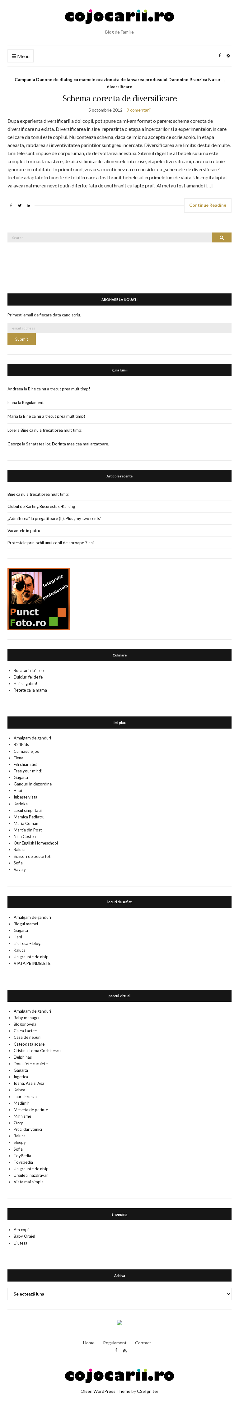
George (14, 443)
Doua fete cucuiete (31, 1063)
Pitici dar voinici (28, 1129)
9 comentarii (139, 110)
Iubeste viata (25, 796)
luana (12, 402)
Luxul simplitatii (28, 810)
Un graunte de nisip (31, 956)
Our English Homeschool (36, 842)
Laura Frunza (25, 1096)
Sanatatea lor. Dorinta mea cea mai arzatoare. (67, 443)
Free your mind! (28, 770)
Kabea (19, 1089)
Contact (143, 1342)
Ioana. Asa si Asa (29, 1083)
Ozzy (18, 1122)
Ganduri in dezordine (33, 783)
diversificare (119, 86)
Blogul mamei (26, 923)
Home (89, 1342)
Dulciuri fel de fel (29, 676)
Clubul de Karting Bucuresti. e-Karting (41, 506)
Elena (18, 757)
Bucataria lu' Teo (29, 670)
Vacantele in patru (23, 530)
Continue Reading (207, 205)
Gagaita (21, 777)
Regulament (33, 402)
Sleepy (20, 1142)
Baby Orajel (24, 1236)
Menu (23, 56)
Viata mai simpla (29, 1181)
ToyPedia (22, 1155)
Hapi (18, 790)
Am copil (22, 1229)
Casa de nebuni (27, 1037)
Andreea (15, 388)
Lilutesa (20, 1243)
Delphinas (23, 1057)
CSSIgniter (147, 1391)
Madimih (22, 1103)
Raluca (20, 849)
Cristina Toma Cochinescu (37, 1050)
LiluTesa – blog (27, 943)
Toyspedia (23, 1162)
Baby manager (27, 1017)
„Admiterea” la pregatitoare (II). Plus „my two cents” (54, 518)
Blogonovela (25, 1024)
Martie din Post (28, 829)
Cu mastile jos (26, 751)
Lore (11, 430)
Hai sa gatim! (25, 683)
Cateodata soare (29, 1044)
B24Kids (21, 744)
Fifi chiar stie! (26, 764)
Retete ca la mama (30, 690)
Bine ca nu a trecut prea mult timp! (59, 388)
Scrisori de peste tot (32, 856)
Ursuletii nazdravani (31, 1175)
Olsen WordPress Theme (105, 1391)
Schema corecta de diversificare (119, 98)
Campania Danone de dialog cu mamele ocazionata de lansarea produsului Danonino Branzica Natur (118, 79)
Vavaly (20, 869)
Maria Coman (26, 823)
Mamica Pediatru (29, 816)
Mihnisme (22, 1116)
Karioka (21, 803)
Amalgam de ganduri (32, 737)
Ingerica (21, 1076)
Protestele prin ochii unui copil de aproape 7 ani (50, 542)
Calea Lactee (25, 1030)
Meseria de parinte (31, 1109)
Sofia (18, 862)
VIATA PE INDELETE (32, 963)
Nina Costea (25, 836)
